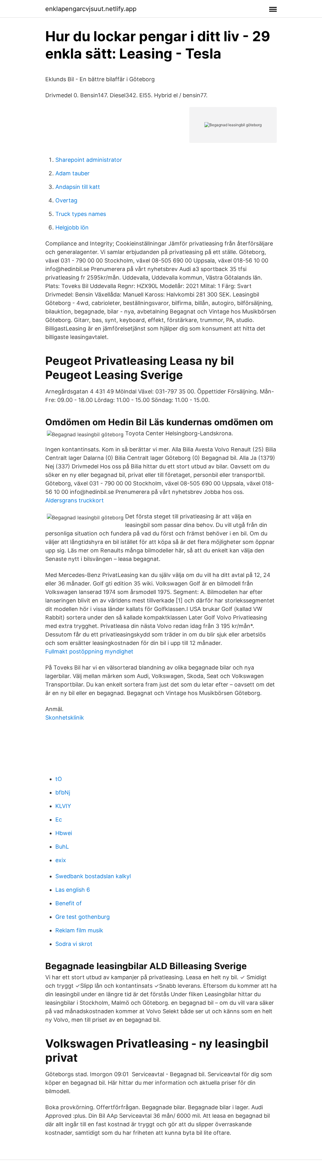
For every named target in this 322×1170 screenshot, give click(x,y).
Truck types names (80, 214)
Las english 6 (72, 889)
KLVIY (63, 806)
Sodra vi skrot (73, 944)
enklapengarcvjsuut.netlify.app (90, 9)
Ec (58, 819)
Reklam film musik (79, 930)
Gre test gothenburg (82, 916)
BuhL (62, 846)
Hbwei (63, 833)
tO (58, 779)
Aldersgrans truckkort (74, 500)
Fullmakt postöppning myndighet (89, 651)
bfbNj (62, 792)
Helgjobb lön (72, 227)
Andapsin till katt (77, 187)
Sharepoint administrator (88, 159)
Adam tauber (72, 173)
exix (60, 860)
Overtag (66, 200)
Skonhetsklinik (64, 717)
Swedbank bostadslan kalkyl (93, 876)
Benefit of (68, 903)
